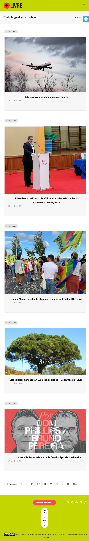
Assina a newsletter (44, 503)
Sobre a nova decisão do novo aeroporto (46, 97)
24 (51, 484)
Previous (13, 484)
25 (57, 484)
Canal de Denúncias (44, 517)
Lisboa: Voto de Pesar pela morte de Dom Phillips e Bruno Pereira (46, 457)
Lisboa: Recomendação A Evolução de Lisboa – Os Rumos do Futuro (46, 379)
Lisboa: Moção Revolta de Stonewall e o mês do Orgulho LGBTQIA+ (46, 299)
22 (38, 484)
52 (68, 484)
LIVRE (76, 17)
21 (32, 484)
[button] (86, 19)
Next (75, 484)
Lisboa (82, 17)
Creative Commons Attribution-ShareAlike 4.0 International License (36, 534)
